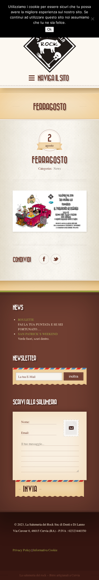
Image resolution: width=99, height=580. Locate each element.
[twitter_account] (56, 259)
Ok (49, 29)
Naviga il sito (53, 78)
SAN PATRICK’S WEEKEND (38, 334)
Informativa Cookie (45, 550)
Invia (30, 489)
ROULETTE (26, 319)
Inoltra (73, 376)
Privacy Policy (22, 550)
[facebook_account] (44, 259)
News (57, 168)
